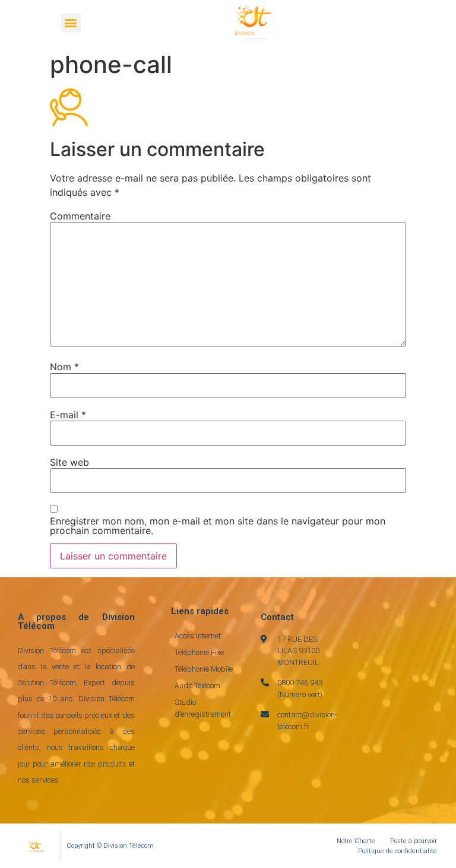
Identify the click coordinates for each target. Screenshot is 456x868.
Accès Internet (198, 635)
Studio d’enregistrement (203, 708)
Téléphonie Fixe (199, 652)
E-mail (68, 414)
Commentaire (80, 216)
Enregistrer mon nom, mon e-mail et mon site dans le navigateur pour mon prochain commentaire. (217, 525)
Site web (69, 462)
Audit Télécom (197, 685)
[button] (71, 23)
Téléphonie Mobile (204, 668)
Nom (64, 366)
